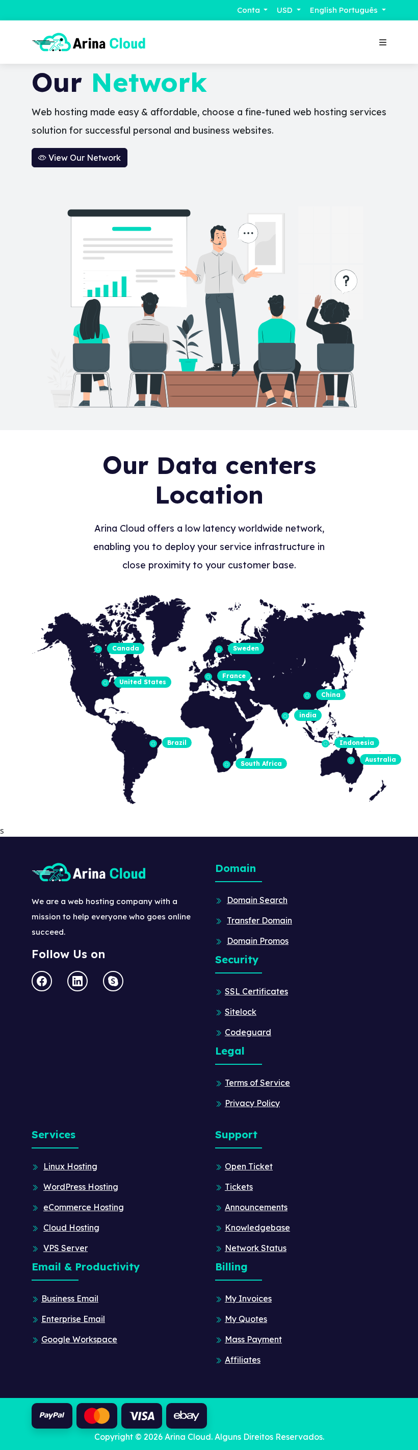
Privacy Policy (252, 1103)
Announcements (256, 1207)
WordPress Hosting (80, 1187)
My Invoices (248, 1298)
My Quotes (246, 1319)
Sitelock (240, 1012)
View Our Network (83, 158)
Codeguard (248, 1032)
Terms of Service (257, 1083)
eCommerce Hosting (83, 1207)
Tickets (239, 1187)
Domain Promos (258, 941)
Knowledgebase (257, 1227)
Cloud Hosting (71, 1227)
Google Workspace (79, 1339)
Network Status (255, 1248)
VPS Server (65, 1248)
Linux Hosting (70, 1166)
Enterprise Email (73, 1319)
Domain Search (257, 900)
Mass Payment (253, 1339)
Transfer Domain (259, 920)
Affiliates (242, 1360)
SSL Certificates (256, 991)
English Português (345, 10)
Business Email (69, 1298)
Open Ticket (249, 1166)
